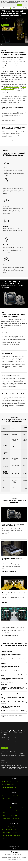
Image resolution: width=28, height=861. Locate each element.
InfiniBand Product (16, 795)
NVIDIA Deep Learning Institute (9, 815)
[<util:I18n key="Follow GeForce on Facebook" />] (11, 849)
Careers (4, 838)
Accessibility (18, 856)
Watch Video (5, 602)
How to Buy (4, 807)
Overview (3, 44)
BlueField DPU (5, 781)
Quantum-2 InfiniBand (7, 787)
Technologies (17, 835)
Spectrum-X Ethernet (15, 781)
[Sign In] (26, 8)
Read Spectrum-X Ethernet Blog (9, 571)
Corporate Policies (6, 857)
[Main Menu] (1, 8)
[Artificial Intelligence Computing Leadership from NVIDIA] (13, 8)
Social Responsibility (7, 835)
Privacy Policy (8, 854)
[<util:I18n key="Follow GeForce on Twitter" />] (15, 849)
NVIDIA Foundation (6, 832)
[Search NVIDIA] (3, 7)
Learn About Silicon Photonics (9, 120)
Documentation (6, 810)
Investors (21, 827)
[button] (24, 8)
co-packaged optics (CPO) (10, 73)
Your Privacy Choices (17, 854)
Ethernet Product (6, 795)
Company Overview (12, 827)
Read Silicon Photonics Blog (8, 537)
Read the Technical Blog (7, 140)
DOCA (16, 787)
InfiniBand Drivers (16, 818)
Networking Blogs (19, 807)
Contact (24, 857)
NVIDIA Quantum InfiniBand (11, 86)
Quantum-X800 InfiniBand (8, 784)
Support (11, 807)
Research (15, 832)
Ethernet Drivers (6, 818)
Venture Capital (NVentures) (9, 829)
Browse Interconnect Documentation (10, 635)
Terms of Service (10, 856)
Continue (19, 4)
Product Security (16, 857)
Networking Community (17, 810)
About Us (4, 827)
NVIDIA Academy (6, 812)
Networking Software (7, 798)
